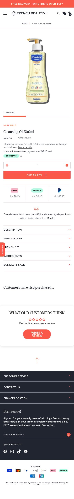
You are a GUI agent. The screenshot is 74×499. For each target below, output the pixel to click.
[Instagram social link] (12, 451)
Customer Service (15, 376)
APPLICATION (12, 238)
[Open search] (58, 13)
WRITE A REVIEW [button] (37, 334)
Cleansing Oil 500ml (42, 24)
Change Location (15, 398)
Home (25, 23)
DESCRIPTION (12, 229)
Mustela (10, 125)
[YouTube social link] (26, 451)
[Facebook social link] (5, 451)
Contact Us (11, 387)
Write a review (24, 138)
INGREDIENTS (12, 256)
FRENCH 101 (11, 247)
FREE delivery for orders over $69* (37, 3)
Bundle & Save (14, 264)
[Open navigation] (5, 13)
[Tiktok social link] (19, 451)
